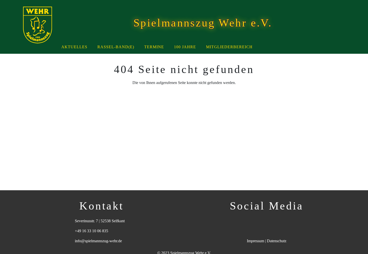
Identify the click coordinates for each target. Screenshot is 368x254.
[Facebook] (259, 221)
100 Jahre (185, 47)
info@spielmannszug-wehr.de (98, 241)
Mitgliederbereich (229, 47)
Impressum (255, 241)
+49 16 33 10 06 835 (91, 231)
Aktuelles (74, 47)
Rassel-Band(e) (115, 47)
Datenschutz (276, 241)
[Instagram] (274, 221)
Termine (154, 47)
